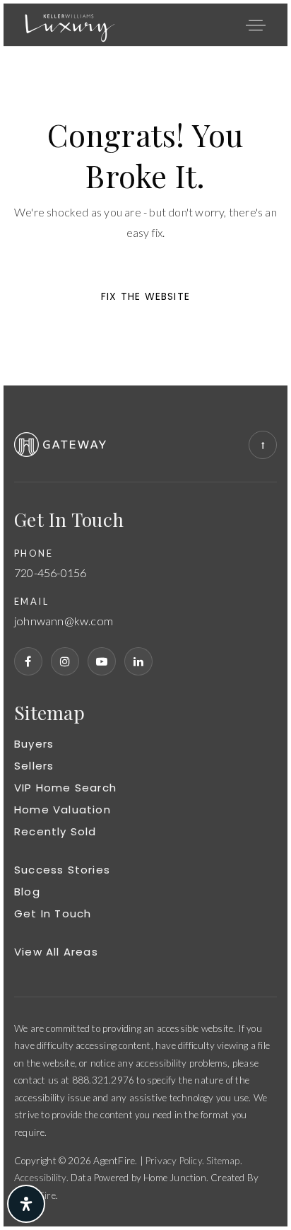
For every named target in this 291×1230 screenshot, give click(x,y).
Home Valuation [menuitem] (62, 809)
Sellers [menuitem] (34, 765)
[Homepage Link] (70, 23)
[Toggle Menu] (255, 24)
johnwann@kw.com (63, 621)
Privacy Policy (174, 1160)
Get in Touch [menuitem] (52, 913)
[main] (145, 216)
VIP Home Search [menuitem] (65, 787)
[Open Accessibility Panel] (26, 1204)
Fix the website (145, 296)
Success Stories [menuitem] (62, 869)
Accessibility (40, 1177)
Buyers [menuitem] (34, 743)
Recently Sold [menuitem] (55, 831)
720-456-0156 (50, 573)
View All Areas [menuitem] (56, 951)
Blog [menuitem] (27, 891)
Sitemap (222, 1160)
